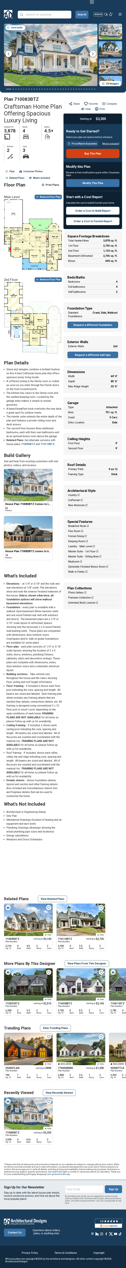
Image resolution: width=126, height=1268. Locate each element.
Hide (88, 109)
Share (76, 103)
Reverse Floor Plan (50, 197)
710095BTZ (28, 444)
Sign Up (113, 1189)
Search (81, 14)
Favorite (93, 103)
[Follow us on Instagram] (102, 1234)
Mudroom (73, 561)
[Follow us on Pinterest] (92, 1234)
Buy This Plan (92, 153)
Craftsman (74, 500)
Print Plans (52, 184)
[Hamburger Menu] (120, 14)
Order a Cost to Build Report (92, 210)
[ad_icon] (8, 14)
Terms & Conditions (65, 1252)
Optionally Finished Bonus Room (86, 566)
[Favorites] (106, 14)
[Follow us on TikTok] (120, 1234)
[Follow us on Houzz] (97, 1234)
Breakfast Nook (77, 526)
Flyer (12, 171)
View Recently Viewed (59, 1092)
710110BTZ (48, 444)
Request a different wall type (93, 355)
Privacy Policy (30, 1252)
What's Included (41, 178)
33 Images (112, 83)
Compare (112, 103)
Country (72, 495)
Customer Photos (33, 171)
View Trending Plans (55, 1028)
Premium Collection (79, 597)
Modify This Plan (93, 183)
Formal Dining (76, 536)
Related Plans (16, 178)
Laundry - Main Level (80, 546)
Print (102, 109)
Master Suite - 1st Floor (81, 551)
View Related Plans (52, 898)
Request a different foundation (93, 325)
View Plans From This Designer (86, 963)
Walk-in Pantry (76, 571)
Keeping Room (76, 541)
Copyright (98, 1252)
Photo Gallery (76, 592)
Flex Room (74, 531)
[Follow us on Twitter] (111, 1234)
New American (76, 505)
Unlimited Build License (81, 602)
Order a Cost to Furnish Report (93, 221)
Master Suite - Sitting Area (83, 556)
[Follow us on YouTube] (115, 1234)
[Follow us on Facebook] (106, 1234)
